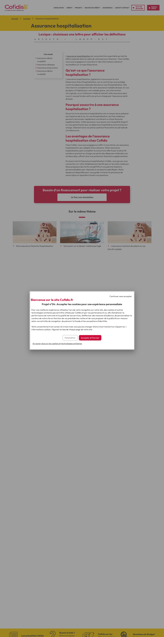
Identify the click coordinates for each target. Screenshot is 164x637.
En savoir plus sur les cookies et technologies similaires (57, 343)
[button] (90, 337)
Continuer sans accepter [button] (121, 296)
